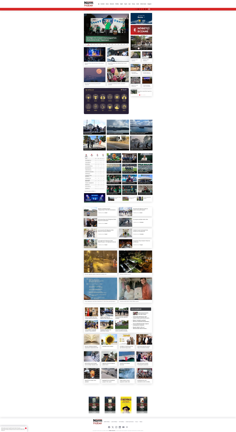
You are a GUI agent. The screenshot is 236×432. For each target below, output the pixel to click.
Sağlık (121, 3)
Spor (130, 3)
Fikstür (109, 9)
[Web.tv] (149, 9)
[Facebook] (109, 427)
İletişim (141, 421)
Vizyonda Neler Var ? (95, 391)
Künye (136, 421)
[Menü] (151, 9)
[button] (85, 44)
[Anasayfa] (99, 4)
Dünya (133, 3)
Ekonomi (112, 3)
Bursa (107, 3)
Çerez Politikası (114, 421)
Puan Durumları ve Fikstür (90, 191)
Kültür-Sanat (143, 3)
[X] (113, 427)
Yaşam (125, 3)
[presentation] (87, 404)
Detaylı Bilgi (94, 413)
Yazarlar (94, 9)
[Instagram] (116, 427)
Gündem (103, 3)
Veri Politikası (121, 421)
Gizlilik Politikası (107, 421)
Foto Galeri (99, 9)
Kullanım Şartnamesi (129, 421)
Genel (137, 3)
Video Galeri (104, 9)
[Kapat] (26, 428)
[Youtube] (123, 427)
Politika (117, 3)
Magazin (149, 3)
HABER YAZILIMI (112, 430)
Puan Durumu (114, 9)
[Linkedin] (120, 427)
